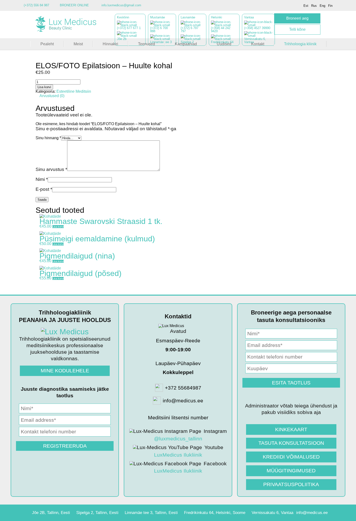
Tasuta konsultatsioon (291, 443)
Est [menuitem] (305, 6)
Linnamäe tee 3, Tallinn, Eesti (151, 512)
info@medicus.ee (312, 512)
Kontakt (257, 44)
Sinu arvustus (51, 169)
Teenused (146, 44)
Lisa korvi (44, 87)
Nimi (42, 179)
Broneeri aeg (297, 18)
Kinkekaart (291, 429)
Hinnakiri (110, 44)
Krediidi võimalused (291, 457)
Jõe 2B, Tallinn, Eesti (51, 512)
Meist (78, 44)
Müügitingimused (291, 470)
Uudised (224, 44)
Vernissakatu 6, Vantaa (272, 512)
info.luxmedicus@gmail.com (121, 5)
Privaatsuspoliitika (291, 484)
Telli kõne (297, 29)
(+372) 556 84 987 (36, 5)
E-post (44, 189)
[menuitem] (305, 6)
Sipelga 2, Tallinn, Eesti (97, 512)
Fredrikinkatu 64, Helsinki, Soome (214, 512)
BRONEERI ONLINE (74, 5)
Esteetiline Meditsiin (73, 91)
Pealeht (47, 44)
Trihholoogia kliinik (300, 44)
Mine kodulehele (65, 370)
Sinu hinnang (48, 138)
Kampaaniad (186, 44)
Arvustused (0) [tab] (51, 96)
